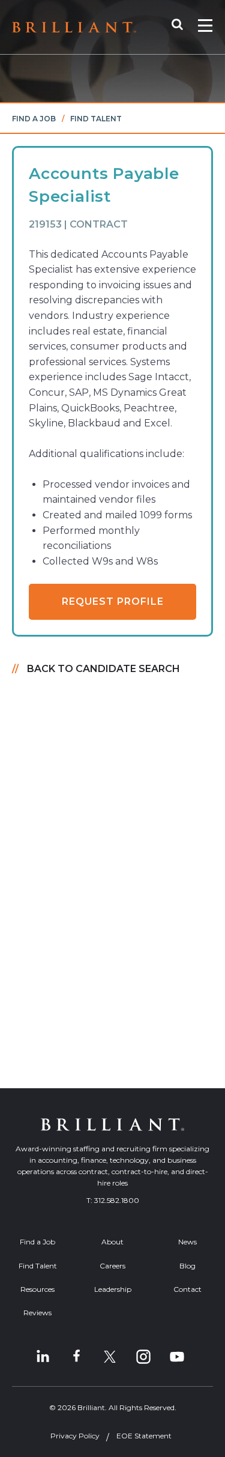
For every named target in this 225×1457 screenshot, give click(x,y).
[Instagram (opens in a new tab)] (143, 1356)
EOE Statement (144, 1435)
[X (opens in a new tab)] (109, 1356)
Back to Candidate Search (103, 668)
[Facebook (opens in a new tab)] (76, 1356)
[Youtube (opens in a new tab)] (177, 1356)
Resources (37, 1289)
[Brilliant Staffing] (74, 27)
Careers (112, 1265)
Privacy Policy (75, 1435)
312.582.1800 (116, 1200)
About (112, 1241)
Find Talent (96, 118)
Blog (187, 1265)
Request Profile (113, 601)
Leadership (112, 1289)
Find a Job (34, 118)
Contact (187, 1289)
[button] (183, 27)
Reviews (37, 1312)
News (187, 1241)
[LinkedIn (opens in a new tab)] (42, 1356)
